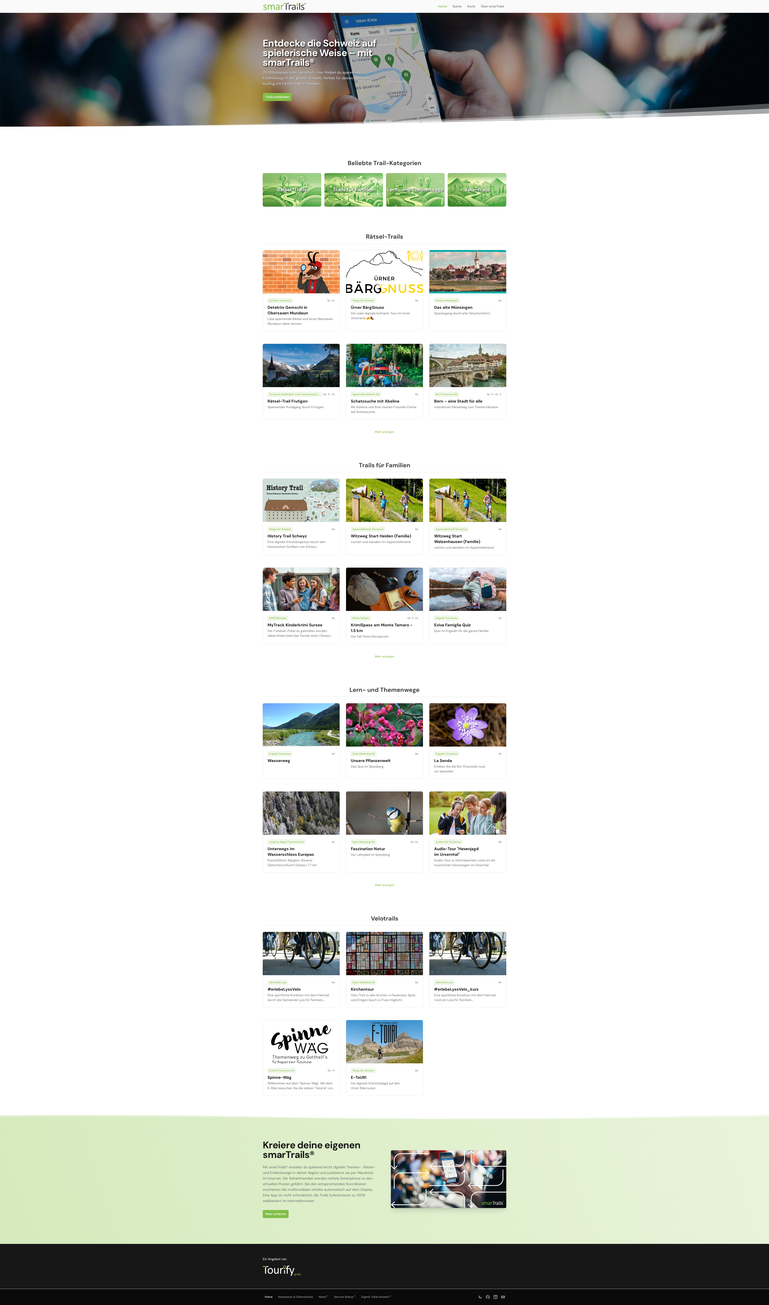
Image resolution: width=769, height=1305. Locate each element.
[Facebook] (488, 1297)
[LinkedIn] (495, 1297)
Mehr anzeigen (384, 432)
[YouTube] (503, 1297)
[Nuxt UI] (284, 6)
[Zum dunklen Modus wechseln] (480, 1297)
